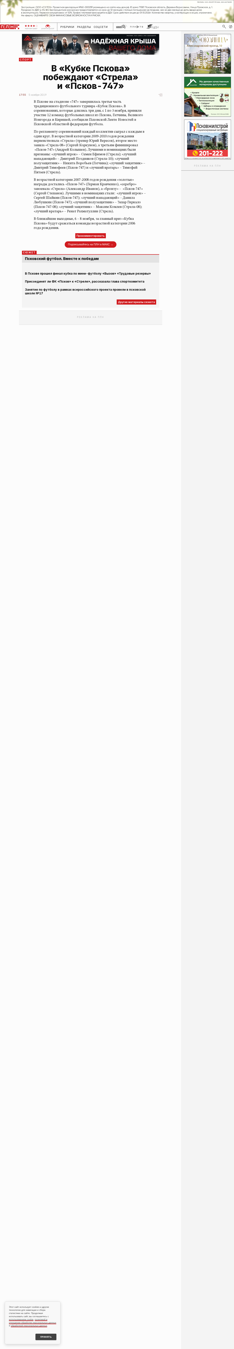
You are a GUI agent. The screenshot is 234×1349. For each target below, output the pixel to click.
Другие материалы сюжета (136, 302)
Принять (46, 1337)
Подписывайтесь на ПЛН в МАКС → (90, 244)
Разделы (84, 26)
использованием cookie (21, 1319)
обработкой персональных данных (29, 1325)
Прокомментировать (91, 235)
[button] (230, 26)
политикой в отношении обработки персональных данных (32, 1321)
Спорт (26, 59)
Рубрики (67, 26)
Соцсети (101, 26)
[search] (224, 26)
